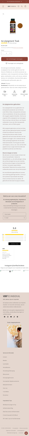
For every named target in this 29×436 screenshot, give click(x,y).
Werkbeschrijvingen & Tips (9, 404)
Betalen (5, 360)
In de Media (6, 391)
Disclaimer (5, 395)
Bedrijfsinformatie (7, 384)
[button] (3, 6)
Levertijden (6, 364)
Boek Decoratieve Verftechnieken (11, 411)
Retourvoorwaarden (24, 428)
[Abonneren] (24, 218)
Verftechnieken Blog (8, 408)
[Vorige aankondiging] (2, 1)
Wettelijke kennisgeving (12, 432)
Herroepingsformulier (8, 377)
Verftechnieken (8, 428)
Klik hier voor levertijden (18, 47)
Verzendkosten (6, 367)
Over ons (5, 388)
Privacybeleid (15, 428)
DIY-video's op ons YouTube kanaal (11, 418)
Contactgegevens (20, 430)
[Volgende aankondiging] (26, 1)
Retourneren (6, 374)
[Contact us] (26, 433)
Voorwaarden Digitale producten (11, 381)
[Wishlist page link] (18, 6)
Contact (5, 357)
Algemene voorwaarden (11, 430)
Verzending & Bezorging (9, 370)
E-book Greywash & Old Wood (10, 415)
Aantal (2, 50)
